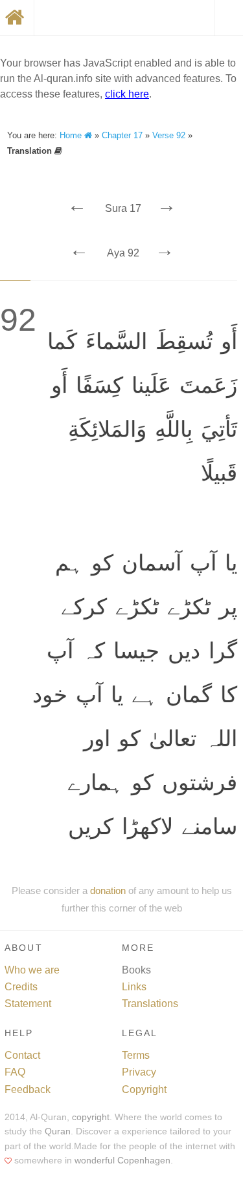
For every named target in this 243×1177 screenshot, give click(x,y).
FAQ (15, 1072)
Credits (21, 986)
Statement (28, 1003)
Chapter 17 (122, 135)
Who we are (32, 969)
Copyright (144, 1089)
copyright (91, 1117)
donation (108, 890)
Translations (150, 1003)
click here (127, 94)
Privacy (139, 1072)
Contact (22, 1055)
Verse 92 (168, 135)
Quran (58, 1131)
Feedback (28, 1089)
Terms (136, 1055)
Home (72, 135)
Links (134, 986)
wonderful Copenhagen (122, 1160)
